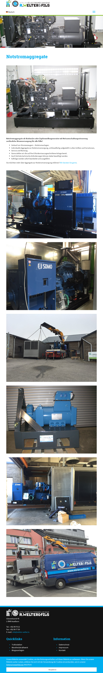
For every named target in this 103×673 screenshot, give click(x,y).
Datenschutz (64, 644)
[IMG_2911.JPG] (51, 563)
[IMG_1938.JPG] (51, 420)
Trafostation (17, 644)
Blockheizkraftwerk (20, 647)
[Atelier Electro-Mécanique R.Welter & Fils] (28, 3)
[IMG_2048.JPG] (51, 99)
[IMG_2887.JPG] (51, 348)
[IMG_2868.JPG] (51, 276)
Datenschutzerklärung (14, 664)
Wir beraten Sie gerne (68, 162)
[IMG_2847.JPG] (51, 491)
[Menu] (94, 12)
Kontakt (62, 650)
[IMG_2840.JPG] (51, 204)
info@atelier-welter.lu (20, 632)
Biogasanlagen (18, 650)
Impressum (63, 647)
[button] (11, 12)
